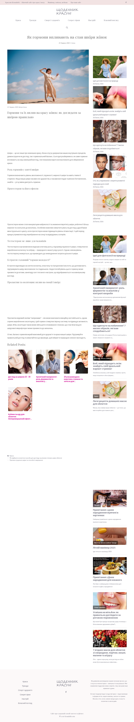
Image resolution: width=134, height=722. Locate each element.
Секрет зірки (74, 20)
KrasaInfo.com (70, 716)
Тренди (32, 20)
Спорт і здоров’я (52, 20)
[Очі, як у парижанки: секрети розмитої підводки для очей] (110, 166)
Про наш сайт (76, 2)
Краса (18, 20)
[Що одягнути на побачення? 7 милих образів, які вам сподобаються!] (110, 131)
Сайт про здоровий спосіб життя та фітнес (67, 713)
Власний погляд (111, 20)
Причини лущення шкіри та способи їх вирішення (26, 460)
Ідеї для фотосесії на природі (105, 81)
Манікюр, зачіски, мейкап (58, 2)
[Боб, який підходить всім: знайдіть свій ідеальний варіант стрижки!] (110, 98)
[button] (67, 27)
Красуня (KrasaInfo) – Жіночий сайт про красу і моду (25, 2)
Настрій (91, 20)
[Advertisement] (48, 136)
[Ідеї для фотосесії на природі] (110, 67)
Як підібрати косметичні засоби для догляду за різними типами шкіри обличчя (36, 458)
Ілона (73, 43)
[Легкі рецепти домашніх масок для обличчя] (110, 201)
